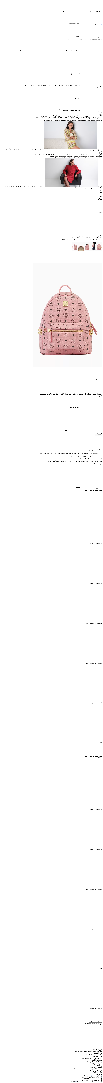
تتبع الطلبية (83, 1058)
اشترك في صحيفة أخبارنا (96, 1021)
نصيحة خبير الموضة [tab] (98, 450)
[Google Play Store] (86, 1076)
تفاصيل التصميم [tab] (83, 450)
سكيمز (81, 120)
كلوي (53, 116)
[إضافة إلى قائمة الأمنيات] (81, 444)
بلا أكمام (73, 157)
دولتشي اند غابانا (93, 117)
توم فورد (60, 120)
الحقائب (94, 1054)
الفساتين (100, 186)
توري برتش (65, 120)
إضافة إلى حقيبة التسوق (97, 449)
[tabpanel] (51, 457)
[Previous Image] (91, 257)
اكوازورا (87, 116)
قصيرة (100, 157)
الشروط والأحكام (98, 1069)
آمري (99, 156)
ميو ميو (60, 118)
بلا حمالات (56, 157)
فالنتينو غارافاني (54, 120)
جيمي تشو (46, 117)
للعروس (95, 154)
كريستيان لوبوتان (48, 116)
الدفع (87, 1058)
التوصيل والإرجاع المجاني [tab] (75, 450)
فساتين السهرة (75, 154)
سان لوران (92, 120)
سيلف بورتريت (86, 120)
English (64, 11)
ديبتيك (98, 117)
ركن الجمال (89, 1054)
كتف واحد (61, 157)
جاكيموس (51, 117)
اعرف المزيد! (60, 430)
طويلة (90, 157)
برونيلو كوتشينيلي (68, 116)
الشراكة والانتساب (90, 1062)
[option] (51, 436)
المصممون (99, 149)
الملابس (100, 1054)
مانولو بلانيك (76, 118)
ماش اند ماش (94, 118)
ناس (54, 118)
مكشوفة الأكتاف (67, 157)
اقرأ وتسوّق (99, 1065)
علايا (95, 116)
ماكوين (63, 118)
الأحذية (97, 1054)
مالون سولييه (82, 118)
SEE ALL (99, 492)
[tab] (99, 246)
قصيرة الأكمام (78, 157)
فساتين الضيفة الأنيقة (40, 154)
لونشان (98, 118)
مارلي (66, 118)
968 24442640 (86, 1078)
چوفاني (42, 117)
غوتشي (55, 117)
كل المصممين (99, 116)
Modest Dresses (50, 154)
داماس (101, 117)
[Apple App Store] (97, 1076)
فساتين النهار (82, 154)
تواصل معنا (99, 1058)
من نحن (100, 1062)
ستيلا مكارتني (71, 120)
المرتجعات (91, 1072)
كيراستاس (38, 117)
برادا (96, 120)
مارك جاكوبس (70, 118)
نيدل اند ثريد (50, 118)
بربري (62, 116)
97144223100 (84, 1080)
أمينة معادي (91, 116)
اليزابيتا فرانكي (85, 117)
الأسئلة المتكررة (93, 1058)
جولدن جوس (59, 117)
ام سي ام (98, 380)
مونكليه (56, 118)
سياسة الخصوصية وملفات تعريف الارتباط (83, 1069)
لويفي (101, 118)
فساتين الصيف (68, 154)
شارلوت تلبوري (57, 116)
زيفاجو (49, 120)
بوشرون (73, 116)
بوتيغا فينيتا (78, 116)
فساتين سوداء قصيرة (59, 154)
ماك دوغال (88, 118)
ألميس (101, 156)
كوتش (42, 116)
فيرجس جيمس (72, 117)
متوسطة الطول (95, 157)
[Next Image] (91, 372)
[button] (98, 37)
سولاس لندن (77, 120)
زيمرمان (45, 120)
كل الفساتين (99, 154)
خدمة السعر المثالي (68, 1069)
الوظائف (97, 1062)
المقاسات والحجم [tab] (90, 450)
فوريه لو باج (79, 117)
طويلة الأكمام (85, 157)
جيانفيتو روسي (65, 117)
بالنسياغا (83, 116)
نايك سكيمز (99, 120)
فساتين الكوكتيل (89, 154)
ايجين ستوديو (94, 156)
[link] (71, 39)
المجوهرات (84, 1054)
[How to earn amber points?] (91, 414)
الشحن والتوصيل (98, 1072)
